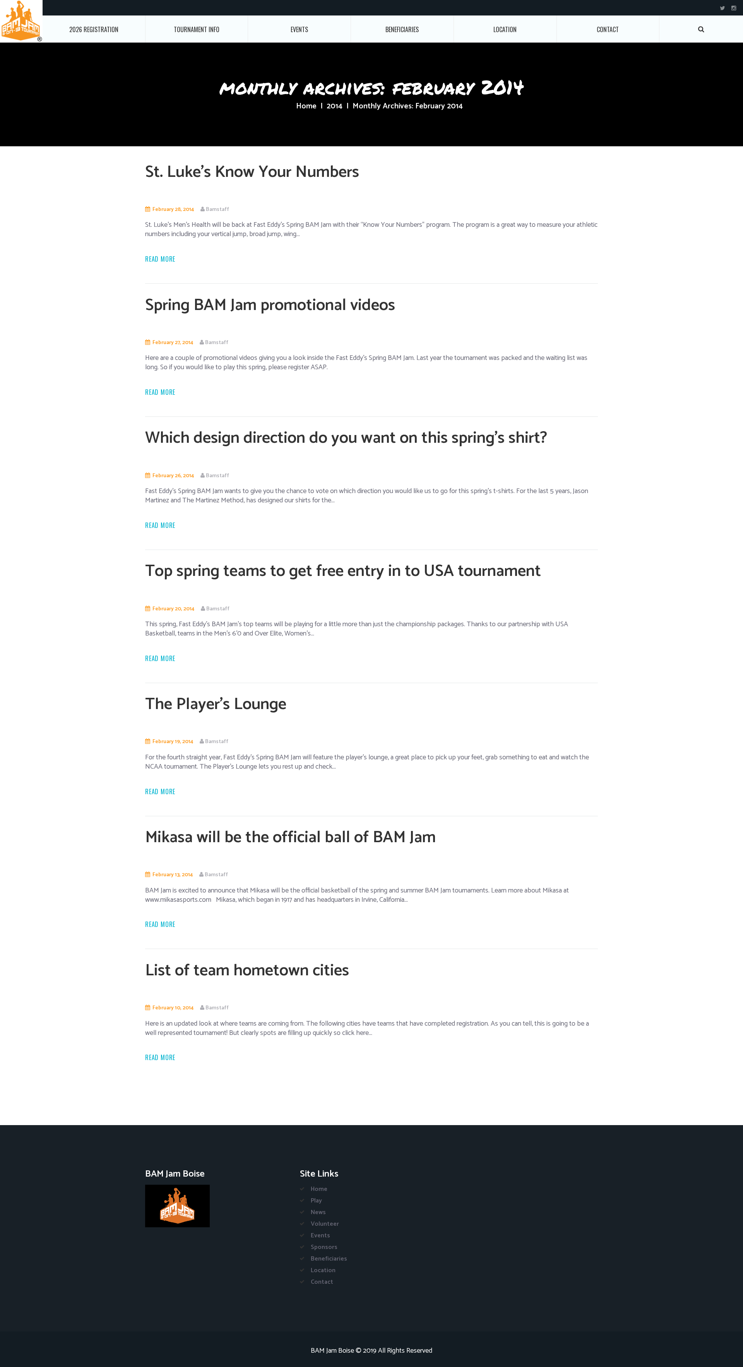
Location (505, 29)
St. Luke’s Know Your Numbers (252, 172)
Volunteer (325, 1224)
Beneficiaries (402, 29)
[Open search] (701, 29)
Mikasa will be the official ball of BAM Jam (290, 837)
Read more (160, 259)
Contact (608, 29)
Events (299, 29)
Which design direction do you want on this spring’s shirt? (346, 438)
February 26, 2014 (173, 475)
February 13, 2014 (172, 874)
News (318, 1212)
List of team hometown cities (247, 971)
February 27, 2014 (172, 342)
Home (306, 106)
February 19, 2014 (172, 741)
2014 (334, 106)
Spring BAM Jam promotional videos (270, 305)
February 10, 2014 (172, 1008)
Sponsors (324, 1247)
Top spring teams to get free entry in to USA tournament (343, 571)
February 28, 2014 (173, 209)
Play (316, 1201)
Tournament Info (196, 29)
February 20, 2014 (173, 609)
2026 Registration (93, 29)
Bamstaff (217, 209)
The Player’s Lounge (215, 704)
